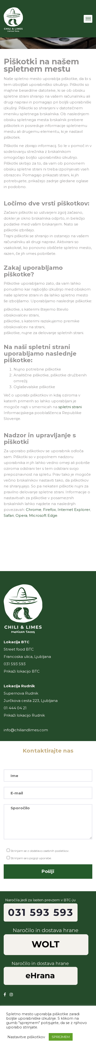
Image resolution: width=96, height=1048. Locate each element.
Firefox (49, 509)
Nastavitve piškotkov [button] (26, 1037)
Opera (21, 515)
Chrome (33, 509)
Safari (9, 515)
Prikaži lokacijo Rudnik (24, 715)
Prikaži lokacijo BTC (22, 671)
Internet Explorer (74, 509)
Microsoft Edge (43, 515)
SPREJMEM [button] (61, 1037)
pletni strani (70, 407)
